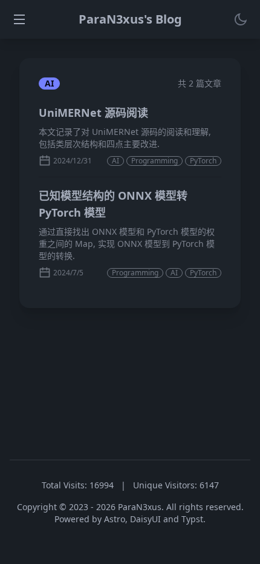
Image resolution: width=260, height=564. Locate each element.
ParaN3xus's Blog (130, 19)
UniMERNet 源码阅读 (93, 112)
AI (115, 161)
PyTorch (203, 161)
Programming (154, 161)
